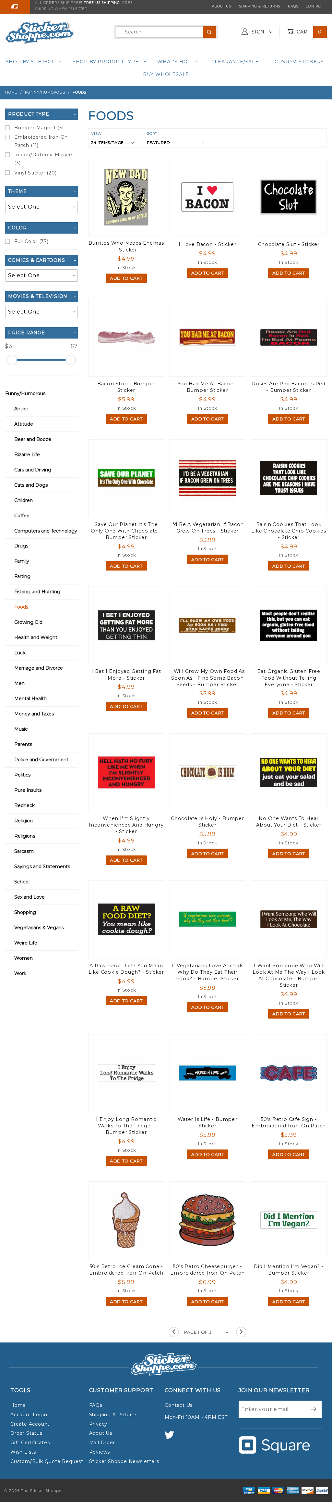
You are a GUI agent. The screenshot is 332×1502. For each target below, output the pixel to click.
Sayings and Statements (42, 866)
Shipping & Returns (259, 6)
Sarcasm (24, 851)
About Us (221, 6)
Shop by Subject (30, 62)
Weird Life (25, 943)
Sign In (261, 32)
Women (23, 958)
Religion (23, 821)
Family (21, 561)
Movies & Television (37, 296)
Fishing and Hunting (37, 592)
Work (20, 973)
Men (19, 683)
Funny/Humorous (25, 393)
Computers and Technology (45, 531)
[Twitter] (172, 1438)
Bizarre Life (27, 454)
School (22, 882)
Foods (21, 607)
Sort (152, 133)
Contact (314, 6)
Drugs (21, 546)
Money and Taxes (34, 714)
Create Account (30, 1424)
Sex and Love (29, 897)
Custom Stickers (299, 62)
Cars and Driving (32, 470)
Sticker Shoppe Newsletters (124, 1461)
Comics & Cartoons (36, 260)
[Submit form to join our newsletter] (314, 1409)
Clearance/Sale (235, 62)
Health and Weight (35, 637)
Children (23, 500)
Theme (17, 191)
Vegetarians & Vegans (39, 928)
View (96, 133)
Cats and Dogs (31, 485)
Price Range (26, 333)
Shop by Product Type (106, 62)
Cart (308, 32)
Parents (23, 744)
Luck (19, 653)
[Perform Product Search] (209, 32)
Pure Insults (28, 790)
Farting (22, 576)
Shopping (25, 912)
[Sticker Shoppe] (39, 31)
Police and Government (41, 760)
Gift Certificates (30, 1442)
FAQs (293, 6)
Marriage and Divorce (38, 668)
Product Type (28, 114)
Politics (22, 775)
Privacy (98, 1424)
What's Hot (173, 62)
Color (17, 228)
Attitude (23, 424)
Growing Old (28, 622)
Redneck (24, 805)
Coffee (22, 516)
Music (21, 729)
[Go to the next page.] (241, 1332)
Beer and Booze (32, 439)
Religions (24, 836)
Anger (21, 409)
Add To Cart (126, 278)
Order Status (26, 1433)
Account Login (28, 1415)
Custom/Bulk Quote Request (46, 1461)
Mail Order (102, 1442)
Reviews (99, 1452)
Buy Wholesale (166, 74)
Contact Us (179, 1405)
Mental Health (30, 698)
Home (18, 1405)
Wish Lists (23, 1452)
